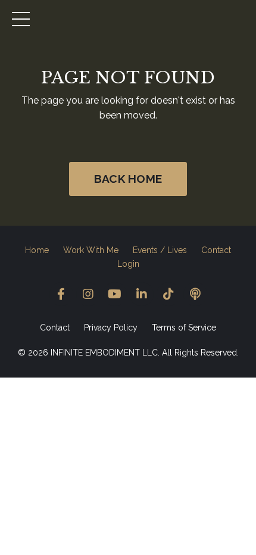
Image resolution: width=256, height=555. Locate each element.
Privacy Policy (111, 327)
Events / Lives (160, 250)
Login (128, 264)
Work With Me (90, 250)
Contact (216, 250)
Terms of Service (184, 327)
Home (37, 250)
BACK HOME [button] (128, 178)
